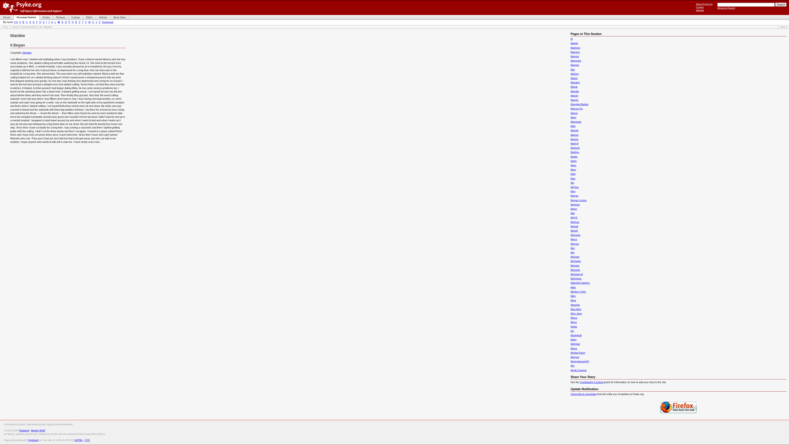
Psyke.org (32, 7)
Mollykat (575, 344)
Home (15, 27)
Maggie (575, 56)
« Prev (5, 27)
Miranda (575, 305)
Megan (574, 195)
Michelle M (577, 274)
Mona (574, 348)
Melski (574, 230)
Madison (575, 47)
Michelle (575, 270)
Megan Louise (579, 200)
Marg (573, 117)
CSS (87, 440)
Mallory (575, 74)
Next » (784, 27)
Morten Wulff (38, 430)
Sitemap (700, 10)
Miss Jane (576, 313)
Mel (573, 213)
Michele (575, 265)
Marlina (575, 152)
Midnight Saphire (580, 283)
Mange (574, 100)
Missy (574, 322)
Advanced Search (726, 8)
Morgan (575, 357)
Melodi (574, 226)
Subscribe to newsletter (584, 394)
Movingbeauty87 (580, 361)
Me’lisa (575, 187)
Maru (573, 165)
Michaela (576, 261)
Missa (574, 318)
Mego (574, 209)
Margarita (576, 121)
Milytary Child (578, 291)
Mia (573, 248)
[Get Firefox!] (678, 412)
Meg (573, 191)
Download (107, 22)
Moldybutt (576, 335)
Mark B (574, 143)
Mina (573, 300)
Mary (573, 169)
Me (572, 182)
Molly (574, 339)
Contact (700, 7)
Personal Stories (29, 27)
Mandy (574, 95)
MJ (572, 331)
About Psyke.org (704, 4)
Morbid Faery (578, 352)
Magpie (575, 65)
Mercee (575, 244)
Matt (573, 174)
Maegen (575, 52)
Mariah (574, 130)
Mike (573, 287)
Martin (574, 156)
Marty (574, 161)
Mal (573, 69)
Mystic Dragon (579, 370)
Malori (574, 78)
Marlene (575, 148)
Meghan (575, 204)
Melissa (575, 222)
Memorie (575, 235)
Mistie (574, 326)
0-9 (16, 22)
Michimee (576, 278)
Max (573, 178)
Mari (573, 126)
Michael (575, 256)
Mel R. (574, 217)
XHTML (78, 440)
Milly (573, 296)
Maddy (574, 43)
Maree (574, 113)
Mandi (574, 87)
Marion (574, 139)
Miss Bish (576, 309)
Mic (572, 252)
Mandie (575, 91)
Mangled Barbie (579, 104)
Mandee (27, 52)
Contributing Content (591, 382)
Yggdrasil (33, 440)
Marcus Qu (577, 108)
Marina (574, 135)
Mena (574, 239)
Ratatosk (24, 430)
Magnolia (576, 60)
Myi (572, 365)
